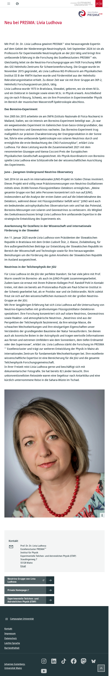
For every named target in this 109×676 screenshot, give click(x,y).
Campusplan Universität (22, 618)
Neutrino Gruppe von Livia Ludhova (21, 580)
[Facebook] (73, 661)
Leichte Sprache (12, 643)
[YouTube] (44, 671)
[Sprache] (17, 3)
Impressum (10, 633)
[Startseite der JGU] (86, 3)
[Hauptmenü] (8, 3)
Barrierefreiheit (11, 647)
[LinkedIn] (54, 661)
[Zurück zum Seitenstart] (101, 668)
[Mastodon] (83, 661)
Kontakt (8, 628)
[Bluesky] (93, 661)
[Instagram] (44, 661)
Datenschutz (10, 638)
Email (23, 566)
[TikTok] (64, 661)
